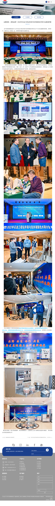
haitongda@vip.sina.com (11, 467)
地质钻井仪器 (22, 466)
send (47, 450)
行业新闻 (27, 17)
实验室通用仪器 (23, 469)
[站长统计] (51, 498)
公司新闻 (16, 17)
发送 (45, 492)
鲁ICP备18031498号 (49, 496)
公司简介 (39, 461)
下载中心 (21, 479)
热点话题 (39, 17)
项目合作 (39, 466)
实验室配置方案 (23, 468)
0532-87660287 (12, 464)
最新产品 (21, 461)
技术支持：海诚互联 (49, 499)
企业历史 (39, 463)
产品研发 (39, 468)
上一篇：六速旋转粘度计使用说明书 (8, 437)
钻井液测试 (22, 463)
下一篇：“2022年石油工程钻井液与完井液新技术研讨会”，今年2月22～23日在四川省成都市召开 (40, 437)
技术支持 (21, 476)
